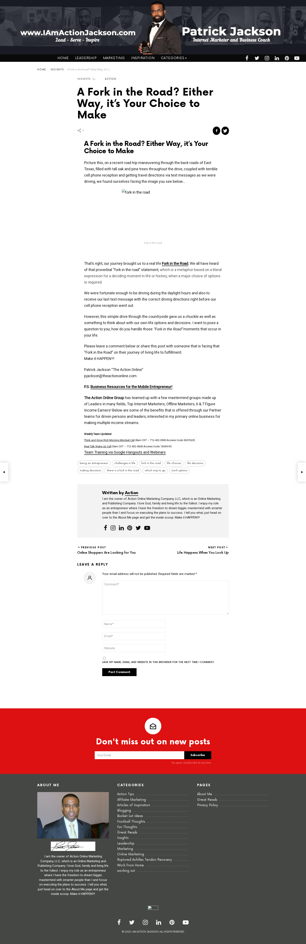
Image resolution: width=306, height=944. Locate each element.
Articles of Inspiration (133, 805)
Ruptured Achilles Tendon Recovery (144, 860)
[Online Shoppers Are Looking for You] (4, 472)
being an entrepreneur (94, 463)
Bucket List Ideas (130, 816)
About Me (204, 794)
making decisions (90, 470)
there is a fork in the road (123, 470)
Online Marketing (130, 854)
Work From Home (130, 865)
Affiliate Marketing (131, 800)
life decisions (195, 463)
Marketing (114, 58)
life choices (174, 463)
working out (126, 871)
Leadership (86, 58)
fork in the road (151, 463)
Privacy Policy (207, 805)
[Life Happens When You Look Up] (302, 472)
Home (63, 58)
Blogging (124, 811)
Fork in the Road (175, 263)
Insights (123, 838)
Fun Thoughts (127, 827)
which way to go (155, 470)
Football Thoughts (131, 822)
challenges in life (124, 463)
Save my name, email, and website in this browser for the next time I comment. (158, 662)
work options (179, 470)
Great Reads (127, 833)
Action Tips (125, 794)
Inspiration (143, 58)
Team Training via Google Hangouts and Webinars (125, 452)
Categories (172, 58)
